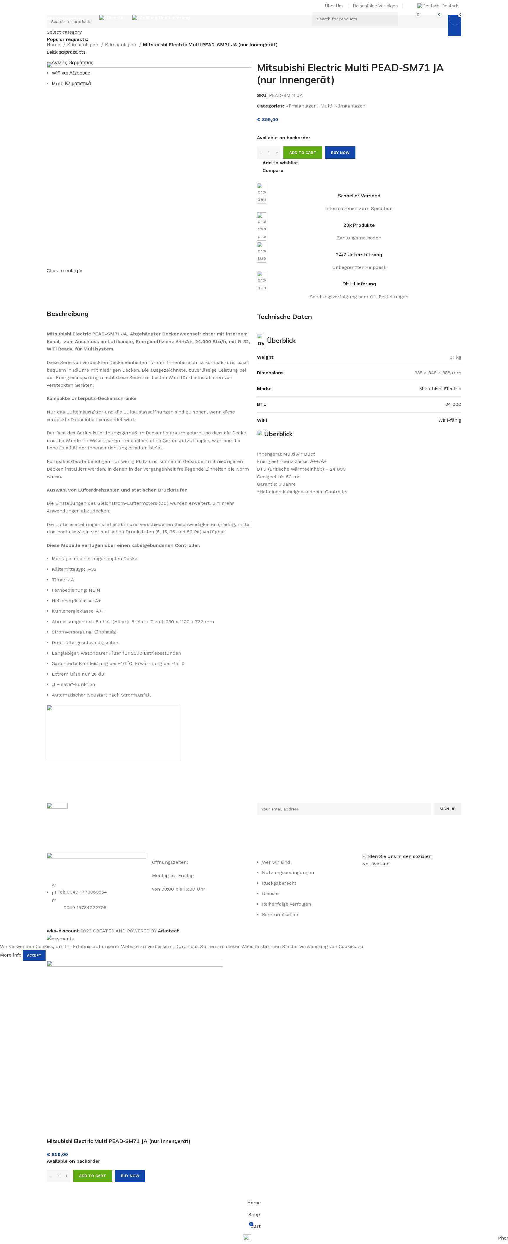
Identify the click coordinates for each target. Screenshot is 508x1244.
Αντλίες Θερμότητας (72, 62)
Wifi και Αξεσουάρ (71, 73)
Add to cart (302, 152)
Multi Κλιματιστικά (71, 83)
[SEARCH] (391, 19)
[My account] (409, 6)
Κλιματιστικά (65, 52)
